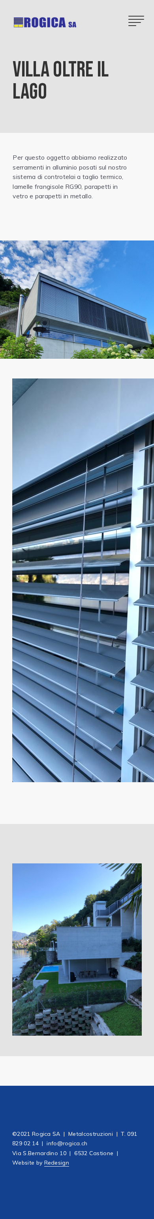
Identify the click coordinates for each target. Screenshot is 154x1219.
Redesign (56, 1162)
